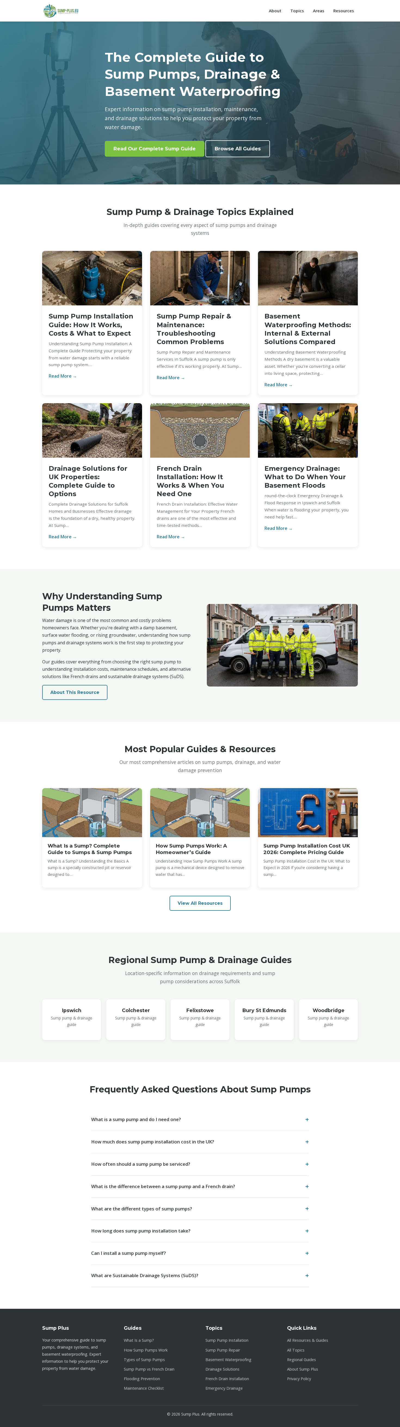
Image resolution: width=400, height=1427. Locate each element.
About (275, 10)
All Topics (295, 1350)
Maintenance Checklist (144, 1388)
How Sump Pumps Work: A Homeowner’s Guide (191, 849)
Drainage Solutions (222, 1369)
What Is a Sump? (139, 1340)
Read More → (63, 376)
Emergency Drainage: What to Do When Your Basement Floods (305, 476)
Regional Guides (301, 1359)
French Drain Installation (227, 1378)
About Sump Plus (302, 1369)
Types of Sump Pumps (144, 1359)
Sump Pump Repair (222, 1350)
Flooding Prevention (142, 1378)
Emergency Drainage (224, 1388)
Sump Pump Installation (226, 1340)
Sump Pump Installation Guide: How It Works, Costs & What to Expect (91, 324)
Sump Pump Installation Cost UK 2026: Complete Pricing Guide (306, 849)
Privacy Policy (299, 1378)
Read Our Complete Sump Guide (154, 148)
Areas (318, 10)
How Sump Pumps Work (146, 1350)
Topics (297, 10)
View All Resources (200, 903)
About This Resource (74, 692)
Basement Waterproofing (228, 1359)
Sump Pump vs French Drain (149, 1369)
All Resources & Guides (307, 1340)
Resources (343, 10)
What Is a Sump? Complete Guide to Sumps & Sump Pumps (90, 849)
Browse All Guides (238, 148)
